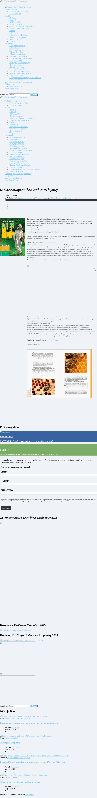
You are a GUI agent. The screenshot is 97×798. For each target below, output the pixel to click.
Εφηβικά (12, 20)
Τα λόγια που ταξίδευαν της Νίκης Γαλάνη (20, 782)
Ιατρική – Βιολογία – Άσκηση (20, 29)
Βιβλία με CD (14, 22)
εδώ (39, 344)
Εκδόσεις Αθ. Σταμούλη (18, 11)
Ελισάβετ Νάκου (15, 61)
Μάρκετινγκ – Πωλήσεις (18, 35)
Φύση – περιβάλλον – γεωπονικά (21, 26)
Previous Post (6, 436)
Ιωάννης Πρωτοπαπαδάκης (19, 63)
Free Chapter (54, 340)
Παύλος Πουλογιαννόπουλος (20, 73)
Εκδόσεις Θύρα (15, 14)
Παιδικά (12, 18)
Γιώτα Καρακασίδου (17, 54)
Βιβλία (7, 16)
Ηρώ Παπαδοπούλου (17, 65)
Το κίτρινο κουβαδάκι (10, 742)
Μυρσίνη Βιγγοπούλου (18, 69)
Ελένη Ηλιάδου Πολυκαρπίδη (20, 58)
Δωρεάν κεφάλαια (11, 88)
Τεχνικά (12, 41)
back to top (29, 795)
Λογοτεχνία (13, 33)
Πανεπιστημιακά (15, 39)
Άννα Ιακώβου (14, 48)
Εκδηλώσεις (9, 84)
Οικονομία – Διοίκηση (17, 37)
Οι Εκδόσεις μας (11, 9)
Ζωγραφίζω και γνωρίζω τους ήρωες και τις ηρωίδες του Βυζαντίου (32, 762)
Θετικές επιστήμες (16, 24)
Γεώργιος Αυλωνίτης (17, 50)
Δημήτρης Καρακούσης (18, 56)
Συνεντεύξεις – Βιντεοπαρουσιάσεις (18, 82)
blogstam (15, 728)
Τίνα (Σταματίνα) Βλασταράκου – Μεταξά (25, 78)
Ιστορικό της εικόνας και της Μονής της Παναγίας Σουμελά (29, 723)
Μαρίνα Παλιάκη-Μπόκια (19, 71)
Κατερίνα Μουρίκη (16, 67)
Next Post (4, 450)
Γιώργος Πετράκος (16, 52)
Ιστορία (12, 31)
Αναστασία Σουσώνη (17, 46)
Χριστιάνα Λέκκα (16, 80)
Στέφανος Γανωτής (16, 76)
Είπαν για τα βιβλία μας (13, 86)
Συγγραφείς (9, 43)
